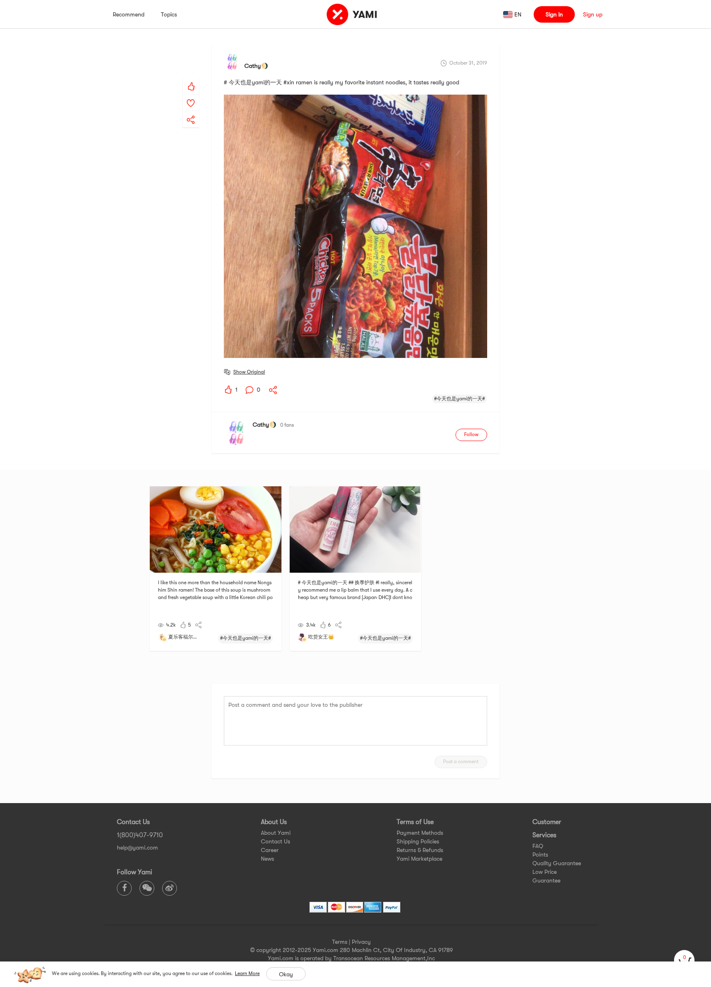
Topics (169, 14)
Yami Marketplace (419, 858)
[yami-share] (191, 111)
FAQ (537, 846)
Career (270, 850)
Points (540, 854)
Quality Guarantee (556, 863)
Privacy (361, 941)
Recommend (128, 14)
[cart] (684, 960)
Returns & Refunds (420, 850)
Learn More (247, 973)
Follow (471, 434)
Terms (339, 941)
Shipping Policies (418, 841)
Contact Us (275, 841)
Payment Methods (420, 832)
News (267, 858)
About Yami (275, 832)
